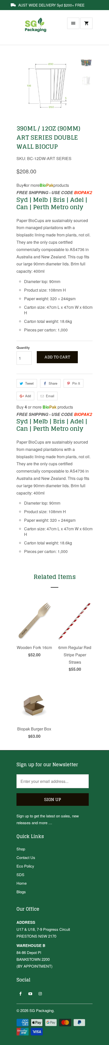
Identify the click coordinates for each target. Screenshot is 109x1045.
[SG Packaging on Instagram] (40, 993)
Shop (20, 848)
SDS (20, 874)
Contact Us (25, 857)
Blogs (21, 891)
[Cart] (86, 23)
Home (21, 883)
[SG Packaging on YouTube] (30, 993)
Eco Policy (25, 866)
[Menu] (73, 23)
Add (28, 395)
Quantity (23, 347)
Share (53, 383)
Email (50, 395)
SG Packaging (41, 1010)
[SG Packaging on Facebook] (20, 993)
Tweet (29, 383)
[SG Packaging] (36, 30)
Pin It (76, 383)
